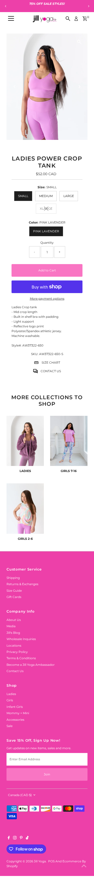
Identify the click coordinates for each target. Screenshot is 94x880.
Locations (14, 645)
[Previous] (5, 6)
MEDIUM (46, 196)
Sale (10, 726)
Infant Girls (15, 707)
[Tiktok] (27, 838)
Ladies (11, 694)
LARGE (68, 196)
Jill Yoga (40, 861)
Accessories (15, 719)
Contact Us (15, 671)
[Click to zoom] (79, 41)
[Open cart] (84, 18)
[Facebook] (9, 838)
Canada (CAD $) (20, 795)
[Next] (88, 6)
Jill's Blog (13, 633)
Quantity (47, 242)
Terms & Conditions (21, 658)
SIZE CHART (51, 362)
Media (11, 626)
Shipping (13, 578)
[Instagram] (15, 838)
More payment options (47, 298)
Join (47, 774)
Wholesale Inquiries (21, 639)
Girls (10, 700)
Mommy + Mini (18, 713)
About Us (14, 620)
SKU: (34, 354)
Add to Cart (47, 270)
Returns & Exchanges (22, 584)
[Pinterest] (21, 838)
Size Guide (14, 590)
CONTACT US (51, 371)
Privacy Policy (17, 652)
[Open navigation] (11, 18)
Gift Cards (14, 597)
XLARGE (48, 209)
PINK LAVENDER (46, 231)
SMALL (23, 196)
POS (51, 861)
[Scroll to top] (84, 866)
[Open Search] (68, 18)
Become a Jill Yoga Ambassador (31, 665)
